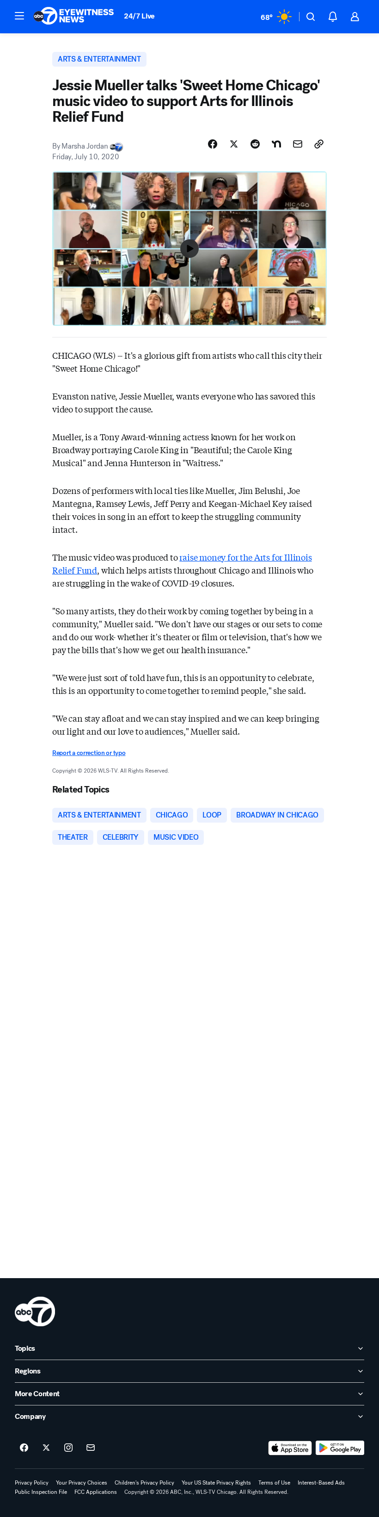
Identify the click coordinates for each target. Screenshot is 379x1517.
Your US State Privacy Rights (216, 1483)
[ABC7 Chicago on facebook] (24, 1448)
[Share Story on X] (234, 144)
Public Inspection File (41, 1492)
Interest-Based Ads (321, 1483)
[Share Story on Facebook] (212, 144)
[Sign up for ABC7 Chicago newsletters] (90, 1448)
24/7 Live (139, 16)
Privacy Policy (32, 1483)
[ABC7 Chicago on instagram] (68, 1448)
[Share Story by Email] (298, 144)
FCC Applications (95, 1492)
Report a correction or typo (88, 753)
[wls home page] (35, 1311)
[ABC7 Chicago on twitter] (46, 1448)
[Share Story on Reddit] (255, 144)
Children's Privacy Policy (144, 1483)
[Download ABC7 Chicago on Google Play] (340, 1448)
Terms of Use (274, 1483)
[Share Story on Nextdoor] (276, 144)
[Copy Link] (319, 144)
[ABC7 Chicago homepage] (74, 16)
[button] (19, 15)
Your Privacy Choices (81, 1483)
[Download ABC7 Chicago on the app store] (290, 1448)
